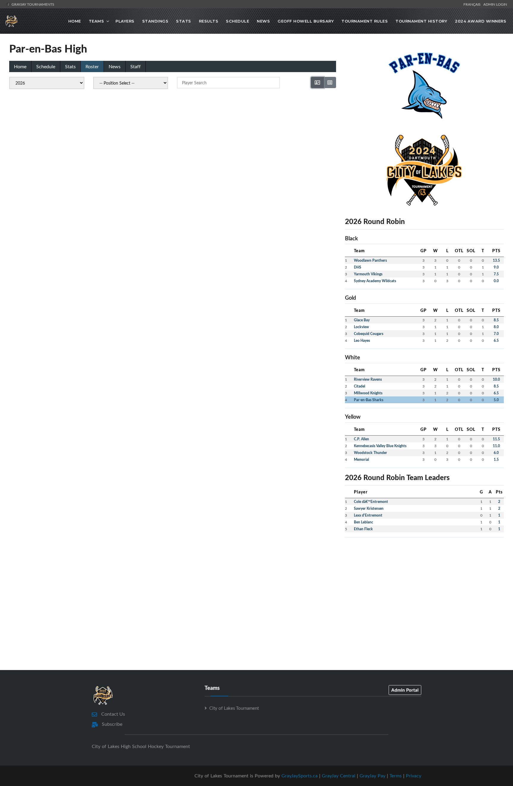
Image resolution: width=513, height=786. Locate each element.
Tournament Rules (364, 21)
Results (208, 21)
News (263, 21)
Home (74, 21)
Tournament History (421, 21)
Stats (183, 21)
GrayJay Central (338, 775)
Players (124, 21)
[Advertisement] (424, 583)
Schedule (237, 21)
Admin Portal (405, 690)
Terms (396, 775)
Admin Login (495, 4)
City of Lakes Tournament (234, 708)
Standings (155, 21)
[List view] (330, 82)
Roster (92, 66)
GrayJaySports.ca (299, 775)
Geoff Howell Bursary (306, 21)
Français (472, 4)
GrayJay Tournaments (32, 4)
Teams (96, 21)
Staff (135, 66)
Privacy (413, 775)
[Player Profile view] (317, 82)
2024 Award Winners (480, 21)
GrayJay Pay (372, 775)
